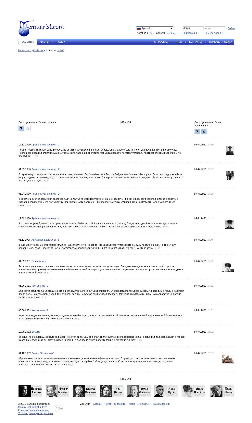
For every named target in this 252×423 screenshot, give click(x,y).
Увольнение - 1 (40, 285)
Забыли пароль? (214, 33)
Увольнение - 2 (40, 310)
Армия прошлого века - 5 (45, 239)
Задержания (39, 261)
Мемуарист (24, 50)
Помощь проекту (220, 41)
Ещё (35, 156)
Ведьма (36, 331)
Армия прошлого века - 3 (45, 193)
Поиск (61, 41)
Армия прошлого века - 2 (45, 169)
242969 (171, 33)
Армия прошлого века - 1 (45, 144)
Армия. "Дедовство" (43, 353)
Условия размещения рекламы (35, 413)
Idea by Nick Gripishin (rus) (32, 407)
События (38, 50)
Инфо (178, 41)
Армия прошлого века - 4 (45, 218)
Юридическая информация (33, 410)
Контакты (195, 41)
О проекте (161, 41)
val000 (60, 50)
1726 (149, 33)
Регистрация (190, 33)
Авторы (44, 41)
